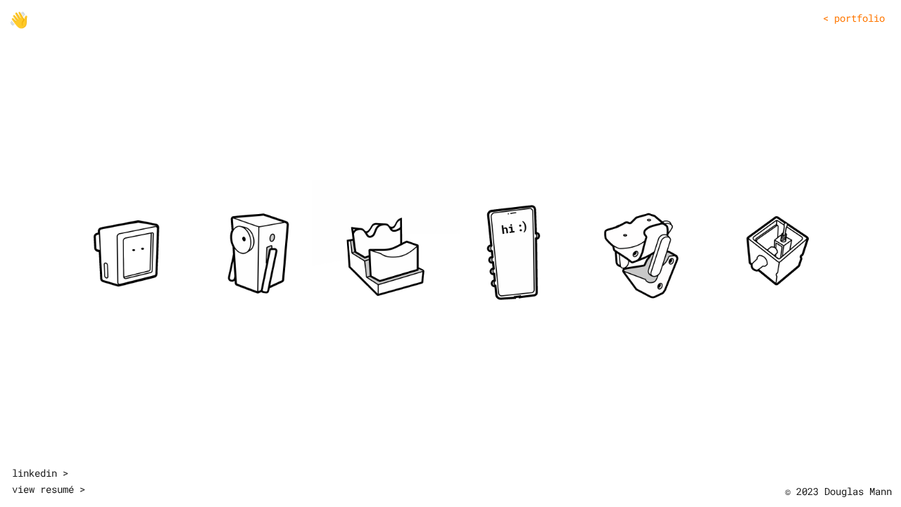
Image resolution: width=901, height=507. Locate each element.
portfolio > (854, 18)
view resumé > (48, 489)
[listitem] (126, 252)
